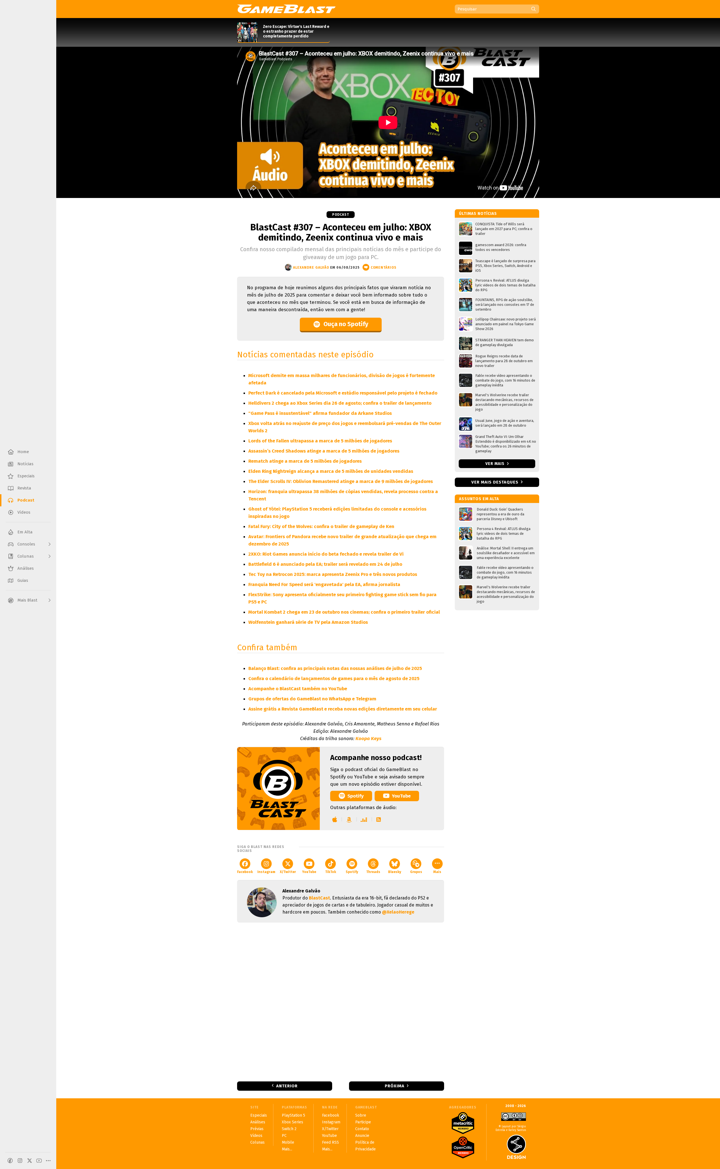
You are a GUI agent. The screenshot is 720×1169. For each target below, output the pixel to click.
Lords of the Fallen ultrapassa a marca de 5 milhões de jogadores (320, 441)
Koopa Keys (368, 739)
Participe (363, 1122)
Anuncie (362, 1135)
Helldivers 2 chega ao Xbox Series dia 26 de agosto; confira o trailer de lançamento (339, 403)
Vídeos (256, 1135)
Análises (257, 1122)
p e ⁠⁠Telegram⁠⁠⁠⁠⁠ (362, 699)
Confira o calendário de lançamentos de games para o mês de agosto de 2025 (333, 679)
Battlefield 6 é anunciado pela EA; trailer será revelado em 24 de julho (325, 564)
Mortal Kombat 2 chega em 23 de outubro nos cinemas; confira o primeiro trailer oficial (344, 612)
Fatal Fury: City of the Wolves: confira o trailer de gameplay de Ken (321, 526)
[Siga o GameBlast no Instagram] (20, 1160)
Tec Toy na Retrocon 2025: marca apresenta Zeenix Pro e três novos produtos (332, 574)
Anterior (287, 1085)
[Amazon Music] (349, 819)
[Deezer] (364, 819)
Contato (362, 1128)
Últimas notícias (478, 213)
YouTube (401, 796)
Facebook (245, 872)
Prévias (257, 1128)
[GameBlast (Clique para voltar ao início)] (286, 8)
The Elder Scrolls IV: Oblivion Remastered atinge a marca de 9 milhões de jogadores (340, 481)
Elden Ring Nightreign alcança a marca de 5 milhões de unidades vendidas (330, 471)
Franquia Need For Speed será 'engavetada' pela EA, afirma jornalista (324, 584)
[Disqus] (340, 1001)
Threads (373, 872)
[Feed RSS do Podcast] (378, 819)
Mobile (288, 1142)
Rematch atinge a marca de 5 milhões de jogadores (305, 461)
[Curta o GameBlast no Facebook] (10, 1160)
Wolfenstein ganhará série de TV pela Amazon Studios (308, 622)
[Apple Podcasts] (334, 819)
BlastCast (319, 898)
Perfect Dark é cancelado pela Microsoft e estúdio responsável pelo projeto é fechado (342, 393)
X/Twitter (288, 872)
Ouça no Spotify (345, 324)
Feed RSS (330, 1142)
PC (284, 1135)
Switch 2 (289, 1128)
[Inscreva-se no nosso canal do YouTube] (39, 1160)
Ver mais (495, 463)
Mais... (287, 1149)
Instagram (266, 872)
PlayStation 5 (293, 1115)
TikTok (330, 872)
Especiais (258, 1115)
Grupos (416, 872)
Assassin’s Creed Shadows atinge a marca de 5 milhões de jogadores (323, 451)
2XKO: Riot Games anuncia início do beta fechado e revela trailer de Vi (326, 554)
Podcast (340, 215)
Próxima (394, 1085)
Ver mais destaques (494, 482)
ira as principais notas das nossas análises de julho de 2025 (357, 668)
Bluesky (394, 872)
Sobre (360, 1115)
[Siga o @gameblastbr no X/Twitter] (29, 1160)
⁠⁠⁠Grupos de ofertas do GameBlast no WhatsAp (298, 699)
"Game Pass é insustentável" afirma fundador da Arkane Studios (320, 413)
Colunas (257, 1142)
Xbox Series (292, 1122)
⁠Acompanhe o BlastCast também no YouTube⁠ (297, 689)
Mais (437, 872)
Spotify (355, 796)
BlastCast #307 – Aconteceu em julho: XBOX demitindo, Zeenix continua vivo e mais (340, 232)
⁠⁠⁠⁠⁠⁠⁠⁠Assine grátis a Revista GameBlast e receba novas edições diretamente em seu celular (342, 709)
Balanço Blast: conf (270, 668)
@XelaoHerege (398, 912)
